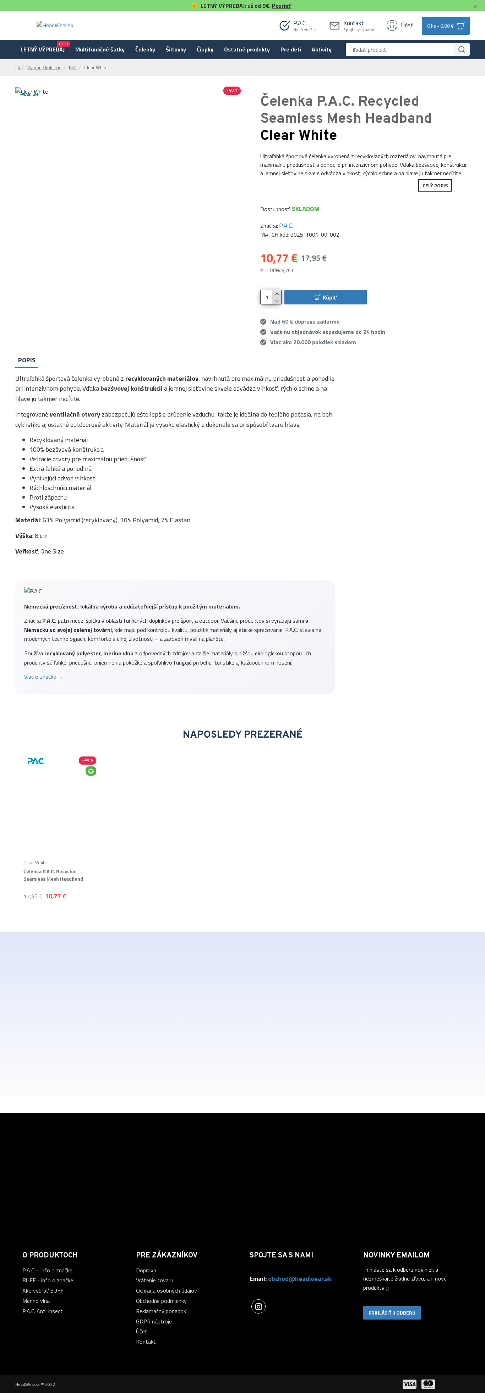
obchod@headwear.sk (299, 1278)
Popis (27, 360)
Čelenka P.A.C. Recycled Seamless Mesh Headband (53, 875)
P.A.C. (286, 225)
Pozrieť (281, 5)
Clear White (35, 863)
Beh (73, 67)
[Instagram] (258, 1306)
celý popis (435, 185)
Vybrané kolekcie (44, 67)
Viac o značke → (43, 676)
